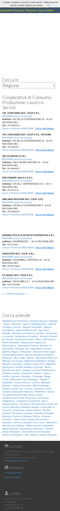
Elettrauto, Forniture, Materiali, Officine (21, 416)
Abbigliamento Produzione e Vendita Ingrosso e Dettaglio (30, 320)
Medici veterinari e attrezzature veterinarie (22, 428)
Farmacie (7, 419)
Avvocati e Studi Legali (44, 351)
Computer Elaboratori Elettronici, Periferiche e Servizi (28, 391)
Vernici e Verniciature (12, 434)
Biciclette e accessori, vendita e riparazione (23, 363)
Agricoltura (44, 330)
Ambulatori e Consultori (26, 336)
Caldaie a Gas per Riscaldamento (39, 370)
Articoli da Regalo (10, 342)
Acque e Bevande (12, 323)
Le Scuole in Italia (13, 472)
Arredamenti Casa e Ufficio (28, 339)
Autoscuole (25, 351)
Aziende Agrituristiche (12, 354)
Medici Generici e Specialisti (39, 425)
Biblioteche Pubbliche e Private (40, 360)
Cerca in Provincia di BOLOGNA (17, 128)
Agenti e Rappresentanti (34, 323)
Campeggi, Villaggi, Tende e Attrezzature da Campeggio (26, 378)
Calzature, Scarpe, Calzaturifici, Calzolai (21, 373)
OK (48, 5)
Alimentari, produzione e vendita (28, 333)
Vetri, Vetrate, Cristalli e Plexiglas (41, 434)
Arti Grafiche (49, 339)
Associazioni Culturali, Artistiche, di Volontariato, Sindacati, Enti (27, 347)
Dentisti (46, 410)
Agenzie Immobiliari (32, 327)
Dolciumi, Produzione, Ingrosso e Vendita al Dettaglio (28, 413)
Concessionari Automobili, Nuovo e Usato (22, 394)
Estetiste (46, 416)
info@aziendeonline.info (16, 460)
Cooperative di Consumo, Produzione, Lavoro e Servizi (28, 408)
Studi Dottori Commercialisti (35, 431)
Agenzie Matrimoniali (26, 330)
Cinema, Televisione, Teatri (38, 388)
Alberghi (6, 333)
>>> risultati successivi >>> (20, 293)
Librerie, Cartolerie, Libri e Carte (29, 422)
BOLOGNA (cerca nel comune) (17, 137)
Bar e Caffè (19, 357)
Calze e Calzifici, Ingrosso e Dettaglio (26, 375)
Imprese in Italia (12, 477)
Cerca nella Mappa (44, 128)
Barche (30, 357)
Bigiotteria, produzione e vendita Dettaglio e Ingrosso (29, 365)
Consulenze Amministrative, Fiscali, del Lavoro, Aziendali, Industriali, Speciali (30, 405)
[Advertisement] (30, 42)
